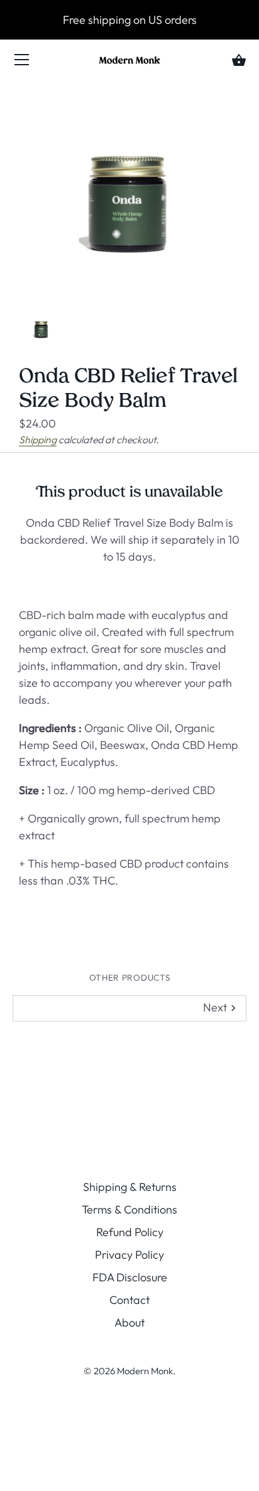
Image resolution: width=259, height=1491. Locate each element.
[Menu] (22, 62)
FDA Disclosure (129, 1277)
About (129, 1322)
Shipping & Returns (130, 1187)
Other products (129, 977)
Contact (129, 1300)
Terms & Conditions (129, 1209)
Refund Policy (129, 1232)
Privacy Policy (129, 1254)
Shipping (38, 439)
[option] (41, 325)
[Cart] (238, 61)
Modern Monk (145, 1371)
